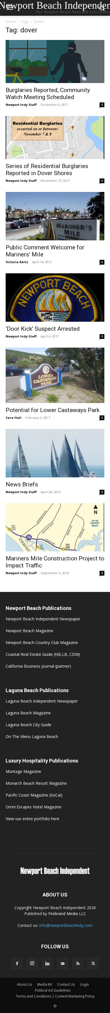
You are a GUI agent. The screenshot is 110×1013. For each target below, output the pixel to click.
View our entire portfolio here (32, 818)
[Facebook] (17, 963)
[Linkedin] (47, 963)
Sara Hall (13, 417)
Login (84, 984)
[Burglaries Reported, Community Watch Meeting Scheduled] (55, 61)
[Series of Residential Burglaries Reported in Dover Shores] (55, 137)
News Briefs (22, 484)
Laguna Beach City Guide (28, 724)
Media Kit (44, 984)
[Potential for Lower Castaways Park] (55, 375)
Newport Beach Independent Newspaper (43, 618)
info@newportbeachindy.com (66, 925)
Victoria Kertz (17, 262)
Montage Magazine (23, 771)
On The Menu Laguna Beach (32, 736)
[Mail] (62, 963)
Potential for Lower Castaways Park (53, 410)
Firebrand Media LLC (67, 913)
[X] (93, 963)
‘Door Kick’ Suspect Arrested (43, 328)
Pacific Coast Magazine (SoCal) (34, 795)
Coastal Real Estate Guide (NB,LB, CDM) (43, 654)
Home (11, 21)
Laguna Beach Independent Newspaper (42, 701)
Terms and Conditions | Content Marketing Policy (55, 996)
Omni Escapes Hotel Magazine (33, 806)
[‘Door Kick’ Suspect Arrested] (55, 297)
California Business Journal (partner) (38, 666)
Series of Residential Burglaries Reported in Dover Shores (47, 169)
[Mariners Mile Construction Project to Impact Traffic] (55, 527)
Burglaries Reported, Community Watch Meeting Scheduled (48, 93)
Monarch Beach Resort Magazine (36, 783)
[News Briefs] (55, 453)
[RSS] (77, 963)
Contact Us (66, 984)
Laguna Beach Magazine (28, 712)
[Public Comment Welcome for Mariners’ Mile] (55, 216)
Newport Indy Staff (21, 104)
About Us (24, 984)
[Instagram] (32, 963)
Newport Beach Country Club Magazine (42, 642)
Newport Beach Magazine (29, 630)
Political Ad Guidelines (53, 990)
